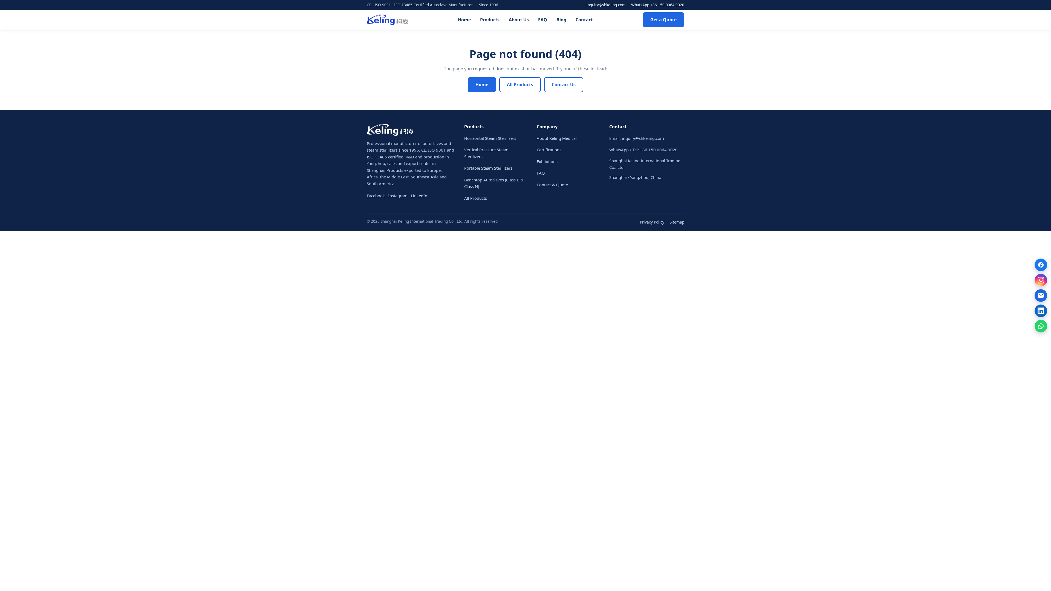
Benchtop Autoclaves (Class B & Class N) (494, 183)
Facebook (376, 195)
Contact (584, 20)
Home (464, 20)
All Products (520, 85)
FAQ (542, 20)
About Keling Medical (557, 138)
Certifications (549, 149)
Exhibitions (547, 161)
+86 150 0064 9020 (659, 149)
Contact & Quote (552, 184)
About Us (519, 20)
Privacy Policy (652, 222)
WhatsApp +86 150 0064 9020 (657, 4)
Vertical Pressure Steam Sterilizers (486, 153)
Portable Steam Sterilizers (488, 168)
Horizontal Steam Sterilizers (490, 138)
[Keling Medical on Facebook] (1041, 265)
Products (489, 20)
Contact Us (564, 85)
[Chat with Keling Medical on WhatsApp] (1041, 326)
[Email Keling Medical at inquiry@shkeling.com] (1041, 295)
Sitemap (677, 222)
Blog (561, 20)
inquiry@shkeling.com (606, 4)
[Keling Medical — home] (387, 20)
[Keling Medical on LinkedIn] (1041, 311)
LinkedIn (419, 195)
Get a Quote (663, 20)
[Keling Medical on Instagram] (1041, 280)
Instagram (398, 195)
